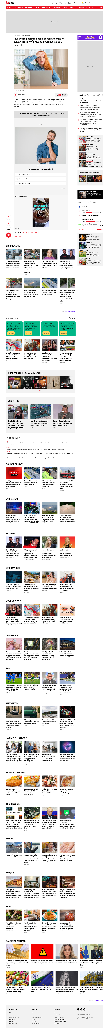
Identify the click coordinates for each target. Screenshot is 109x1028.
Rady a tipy (44, 794)
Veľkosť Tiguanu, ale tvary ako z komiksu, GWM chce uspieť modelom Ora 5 (31, 722)
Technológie (13, 803)
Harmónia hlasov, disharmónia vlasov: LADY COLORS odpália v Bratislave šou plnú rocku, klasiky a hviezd (49, 357)
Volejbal (54, 427)
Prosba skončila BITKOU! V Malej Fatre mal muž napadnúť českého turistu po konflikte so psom (94, 254)
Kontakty (57, 1009)
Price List (34, 1021)
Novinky (25, 725)
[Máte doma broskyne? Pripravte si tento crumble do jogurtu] (67, 781)
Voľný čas (89, 7)
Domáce (9, 7)
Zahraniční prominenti (29, 559)
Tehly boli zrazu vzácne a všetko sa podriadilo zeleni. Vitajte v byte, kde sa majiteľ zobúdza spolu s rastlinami (67, 893)
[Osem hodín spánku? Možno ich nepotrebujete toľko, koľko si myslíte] (14, 577)
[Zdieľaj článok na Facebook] (8, 223)
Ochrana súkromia (13, 1015)
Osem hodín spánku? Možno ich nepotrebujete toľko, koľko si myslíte (13, 586)
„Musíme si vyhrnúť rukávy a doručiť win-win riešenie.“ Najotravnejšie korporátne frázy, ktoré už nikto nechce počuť (13, 758)
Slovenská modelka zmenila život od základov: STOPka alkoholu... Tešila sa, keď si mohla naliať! (49, 553)
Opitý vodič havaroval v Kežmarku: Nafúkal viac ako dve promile (31, 483)
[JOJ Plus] (79, 224)
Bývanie (10, 873)
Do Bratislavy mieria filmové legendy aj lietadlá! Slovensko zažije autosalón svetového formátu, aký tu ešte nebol (67, 357)
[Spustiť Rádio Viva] (90, 36)
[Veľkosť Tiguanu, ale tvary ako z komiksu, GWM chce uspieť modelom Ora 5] (32, 712)
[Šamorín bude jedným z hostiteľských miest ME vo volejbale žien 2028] (63, 411)
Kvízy (65, 7)
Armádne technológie (46, 830)
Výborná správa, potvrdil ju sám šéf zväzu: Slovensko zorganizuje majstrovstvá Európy (49, 688)
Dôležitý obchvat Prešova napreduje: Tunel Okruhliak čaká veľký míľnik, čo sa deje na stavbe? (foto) (49, 655)
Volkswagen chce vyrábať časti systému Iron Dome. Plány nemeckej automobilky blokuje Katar (31, 824)
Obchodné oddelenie (59, 1017)
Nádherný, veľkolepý (24, 179)
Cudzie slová (35, 232)
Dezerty (61, 794)
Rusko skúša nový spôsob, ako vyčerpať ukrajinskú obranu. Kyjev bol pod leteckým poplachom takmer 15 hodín (49, 824)
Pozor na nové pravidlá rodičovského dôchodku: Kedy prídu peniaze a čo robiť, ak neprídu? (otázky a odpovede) (13, 655)
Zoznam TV (13, 400)
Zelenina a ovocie (10, 930)
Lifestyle (81, 7)
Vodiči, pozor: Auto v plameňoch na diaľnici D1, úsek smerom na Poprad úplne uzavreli (14, 483)
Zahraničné (19, 7)
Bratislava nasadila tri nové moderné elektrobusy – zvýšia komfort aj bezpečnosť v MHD (67, 484)
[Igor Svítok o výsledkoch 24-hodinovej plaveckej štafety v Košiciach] (40, 411)
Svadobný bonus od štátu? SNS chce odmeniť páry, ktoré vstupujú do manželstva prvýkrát (67, 858)
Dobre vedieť (8, 360)
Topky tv (72, 7)
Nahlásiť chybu (17, 236)
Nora (69, 3)
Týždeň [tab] (100, 95)
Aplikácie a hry (9, 830)
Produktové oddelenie (59, 1015)
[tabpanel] (90, 115)
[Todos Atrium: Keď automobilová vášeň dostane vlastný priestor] (67, 644)
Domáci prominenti (10, 557)
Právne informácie (13, 1013)
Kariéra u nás (12, 1019)
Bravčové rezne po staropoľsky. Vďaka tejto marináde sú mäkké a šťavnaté (13, 792)
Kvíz (23, 232)
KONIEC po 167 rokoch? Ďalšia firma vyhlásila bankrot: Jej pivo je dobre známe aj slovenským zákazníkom (90, 107)
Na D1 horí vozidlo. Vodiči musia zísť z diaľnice (14, 856)
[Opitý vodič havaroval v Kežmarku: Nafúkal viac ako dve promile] (32, 473)
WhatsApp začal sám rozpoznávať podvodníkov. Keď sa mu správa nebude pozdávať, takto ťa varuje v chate (67, 824)
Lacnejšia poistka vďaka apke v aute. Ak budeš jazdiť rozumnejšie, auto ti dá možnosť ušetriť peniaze (13, 723)
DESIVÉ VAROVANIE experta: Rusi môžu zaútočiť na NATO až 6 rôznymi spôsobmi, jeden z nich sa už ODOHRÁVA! (40, 453)
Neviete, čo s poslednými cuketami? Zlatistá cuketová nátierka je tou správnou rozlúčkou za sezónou (49, 926)
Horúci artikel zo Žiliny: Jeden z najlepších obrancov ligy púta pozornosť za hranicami (31, 688)
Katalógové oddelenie (59, 1019)
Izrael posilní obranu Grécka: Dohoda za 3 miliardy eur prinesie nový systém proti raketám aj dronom (48, 519)
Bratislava (62, 490)
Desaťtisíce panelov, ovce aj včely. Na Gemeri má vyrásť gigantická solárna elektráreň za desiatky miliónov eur (31, 655)
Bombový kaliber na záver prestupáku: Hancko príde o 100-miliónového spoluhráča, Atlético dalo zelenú (14, 689)
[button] (59, 95)
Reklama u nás (35, 1013)
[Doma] (79, 220)
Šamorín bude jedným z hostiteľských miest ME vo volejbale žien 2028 (62, 423)
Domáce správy (14, 464)
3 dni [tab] (93, 95)
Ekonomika (57, 7)
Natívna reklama (35, 1023)
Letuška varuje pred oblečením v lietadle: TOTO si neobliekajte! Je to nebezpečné (67, 587)
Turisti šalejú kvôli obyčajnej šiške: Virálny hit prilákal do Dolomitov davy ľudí (31, 587)
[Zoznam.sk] (81, 1018)
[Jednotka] (79, 215)
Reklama (34, 1009)
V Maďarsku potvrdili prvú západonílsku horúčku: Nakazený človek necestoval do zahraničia (67, 518)
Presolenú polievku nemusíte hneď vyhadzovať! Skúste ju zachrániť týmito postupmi (30, 926)
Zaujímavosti (46, 7)
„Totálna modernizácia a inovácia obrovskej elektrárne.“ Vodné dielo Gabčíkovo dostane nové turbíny (31, 859)
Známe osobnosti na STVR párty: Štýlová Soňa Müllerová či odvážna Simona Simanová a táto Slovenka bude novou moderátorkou (41, 444)
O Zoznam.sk (13, 1009)
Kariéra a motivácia (16, 737)
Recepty (25, 932)
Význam (27, 232)
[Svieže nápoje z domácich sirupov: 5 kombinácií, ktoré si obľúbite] (50, 781)
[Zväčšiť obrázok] (40, 160)
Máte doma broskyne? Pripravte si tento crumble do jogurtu (66, 791)
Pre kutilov (12, 906)
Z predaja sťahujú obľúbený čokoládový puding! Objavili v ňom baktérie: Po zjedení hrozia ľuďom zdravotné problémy (93, 262)
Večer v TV (92, 202)
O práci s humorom (10, 764)
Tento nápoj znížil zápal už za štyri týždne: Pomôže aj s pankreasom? (49, 586)
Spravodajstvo (57, 1013)
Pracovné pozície (12, 318)
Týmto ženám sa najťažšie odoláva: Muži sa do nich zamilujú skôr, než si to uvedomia (94, 195)
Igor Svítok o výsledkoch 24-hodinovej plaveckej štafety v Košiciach (39, 423)
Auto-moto (12, 703)
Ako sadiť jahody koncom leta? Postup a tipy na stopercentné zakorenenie (13, 926)
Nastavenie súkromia (14, 1017)
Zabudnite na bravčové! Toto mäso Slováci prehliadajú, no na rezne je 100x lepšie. (31, 792)
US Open (61, 694)
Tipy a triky (8, 729)
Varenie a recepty (15, 772)
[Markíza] (79, 207)
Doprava (43, 725)
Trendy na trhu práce (28, 764)
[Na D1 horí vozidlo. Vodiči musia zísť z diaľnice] (14, 847)
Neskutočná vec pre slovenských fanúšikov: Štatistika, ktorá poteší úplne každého (31, 356)
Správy (25, 830)
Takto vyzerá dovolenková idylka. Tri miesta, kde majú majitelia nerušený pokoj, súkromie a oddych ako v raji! (13, 893)
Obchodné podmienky (37, 1017)
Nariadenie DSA (13, 1023)
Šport (38, 7)
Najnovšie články (13, 438)
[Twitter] (84, 1009)
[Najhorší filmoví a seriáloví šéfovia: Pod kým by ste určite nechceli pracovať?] (50, 747)
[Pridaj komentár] (8, 217)
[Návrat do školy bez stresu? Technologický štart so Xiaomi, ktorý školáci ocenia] (67, 610)
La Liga (7, 694)
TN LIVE (10, 838)
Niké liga (26, 693)
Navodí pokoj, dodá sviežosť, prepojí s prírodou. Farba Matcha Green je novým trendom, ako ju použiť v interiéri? (31, 893)
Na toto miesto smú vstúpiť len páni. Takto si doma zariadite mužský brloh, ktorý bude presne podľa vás (49, 893)
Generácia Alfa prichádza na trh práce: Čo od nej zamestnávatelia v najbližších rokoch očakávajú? (31, 758)
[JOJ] (79, 211)
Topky (22, 35)
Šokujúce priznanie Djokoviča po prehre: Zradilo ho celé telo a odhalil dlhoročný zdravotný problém (66, 689)
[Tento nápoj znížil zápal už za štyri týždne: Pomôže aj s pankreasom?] (50, 577)
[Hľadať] (101, 7)
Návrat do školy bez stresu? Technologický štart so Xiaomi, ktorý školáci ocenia (66, 620)
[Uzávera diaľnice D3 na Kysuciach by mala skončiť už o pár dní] (50, 712)
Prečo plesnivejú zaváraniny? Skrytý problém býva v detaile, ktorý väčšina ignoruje (67, 926)
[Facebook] (78, 1009)
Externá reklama (36, 1015)
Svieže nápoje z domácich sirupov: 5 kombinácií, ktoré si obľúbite (49, 791)
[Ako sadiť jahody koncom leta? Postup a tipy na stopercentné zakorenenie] (14, 915)
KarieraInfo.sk (62, 762)
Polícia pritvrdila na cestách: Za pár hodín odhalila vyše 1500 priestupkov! (48, 483)
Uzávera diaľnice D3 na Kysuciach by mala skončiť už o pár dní (49, 722)
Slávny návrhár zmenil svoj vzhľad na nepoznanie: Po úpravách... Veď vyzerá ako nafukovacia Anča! (30, 553)
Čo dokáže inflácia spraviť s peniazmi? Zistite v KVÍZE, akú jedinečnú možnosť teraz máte (13, 356)
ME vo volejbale (45, 693)
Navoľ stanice (80, 229)
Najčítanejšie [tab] (84, 95)
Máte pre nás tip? (58, 1023)
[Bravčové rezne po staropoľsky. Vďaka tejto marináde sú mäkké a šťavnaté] (14, 781)
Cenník (33, 1019)
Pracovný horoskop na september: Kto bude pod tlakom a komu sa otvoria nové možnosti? (67, 757)
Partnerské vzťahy (91, 191)
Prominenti (29, 7)
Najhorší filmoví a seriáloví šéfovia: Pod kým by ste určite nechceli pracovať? (48, 757)
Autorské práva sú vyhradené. (84, 1014)
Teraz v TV (81, 202)
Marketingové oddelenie (60, 1021)
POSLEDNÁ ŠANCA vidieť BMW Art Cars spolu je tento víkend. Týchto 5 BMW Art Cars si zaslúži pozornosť (67, 723)
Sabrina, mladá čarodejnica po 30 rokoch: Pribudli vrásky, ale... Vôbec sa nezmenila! (67, 553)
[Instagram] (81, 1009)
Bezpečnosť (62, 830)
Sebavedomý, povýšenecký (26, 174)
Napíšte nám (12, 1021)
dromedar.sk (26, 592)
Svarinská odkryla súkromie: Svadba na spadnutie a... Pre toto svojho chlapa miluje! (16, 424)
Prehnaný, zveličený (24, 183)
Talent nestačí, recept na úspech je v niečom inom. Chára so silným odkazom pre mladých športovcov (49, 858)
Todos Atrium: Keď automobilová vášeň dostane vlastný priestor (67, 654)
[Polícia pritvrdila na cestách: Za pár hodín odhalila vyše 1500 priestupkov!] (50, 473)
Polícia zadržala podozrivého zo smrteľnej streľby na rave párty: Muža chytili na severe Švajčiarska (35, 449)
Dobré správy (13, 600)
